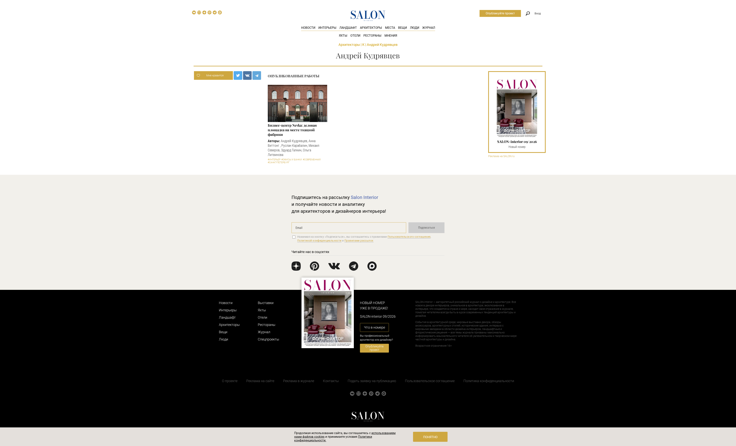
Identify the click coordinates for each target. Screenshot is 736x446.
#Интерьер (274, 159)
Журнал (428, 28)
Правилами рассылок (359, 240)
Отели (355, 35)
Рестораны (372, 35)
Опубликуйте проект (500, 13)
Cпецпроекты (268, 339)
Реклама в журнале (298, 381)
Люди (414, 28)
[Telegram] (256, 75)
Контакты (331, 381)
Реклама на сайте (260, 381)
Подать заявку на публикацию (372, 381)
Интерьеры (327, 28)
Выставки (266, 303)
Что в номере (374, 327)
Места (390, 28)
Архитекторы (371, 28)
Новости (308, 28)
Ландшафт (348, 28)
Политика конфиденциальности (488, 381)
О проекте (229, 381)
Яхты (343, 35)
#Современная (311, 159)
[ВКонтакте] (247, 75)
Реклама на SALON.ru (501, 156)
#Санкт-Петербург (279, 162)
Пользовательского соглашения (409, 236)
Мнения (390, 35)
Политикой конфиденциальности (319, 240)
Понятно (430, 437)
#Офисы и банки (291, 159)
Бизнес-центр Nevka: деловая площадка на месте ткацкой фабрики (292, 130)
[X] (238, 75)
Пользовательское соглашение (430, 381)
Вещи (402, 28)
